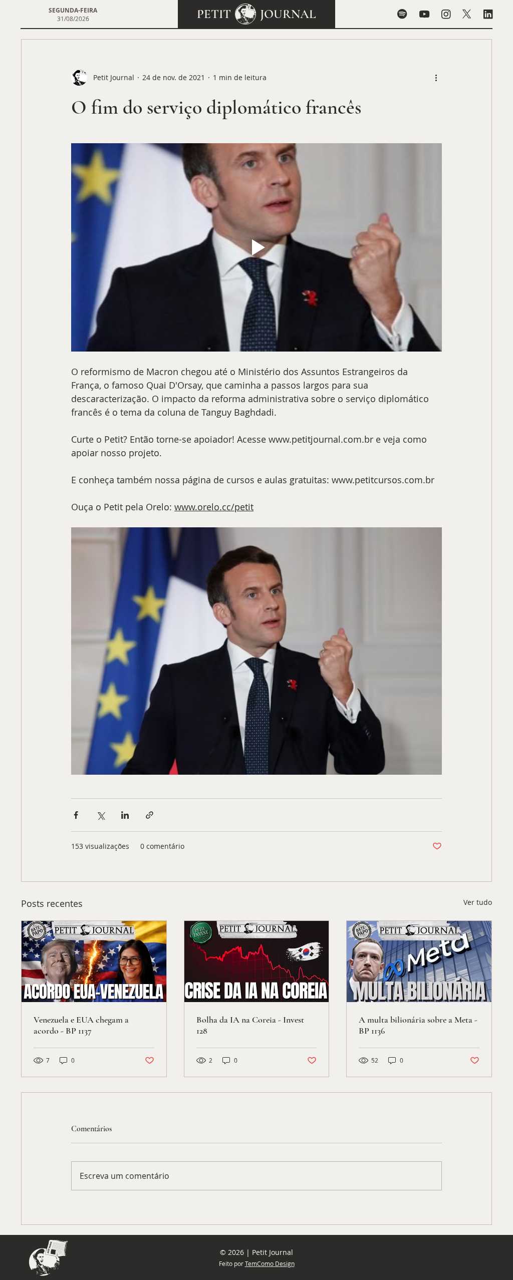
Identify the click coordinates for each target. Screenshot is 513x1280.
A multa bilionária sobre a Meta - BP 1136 (418, 1025)
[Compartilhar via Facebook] (76, 815)
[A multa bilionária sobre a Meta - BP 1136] (419, 961)
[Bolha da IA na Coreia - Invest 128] (256, 961)
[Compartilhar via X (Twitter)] (100, 815)
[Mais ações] (436, 78)
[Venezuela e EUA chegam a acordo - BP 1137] (94, 961)
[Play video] (256, 247)
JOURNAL (288, 14)
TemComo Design (270, 1263)
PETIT (214, 14)
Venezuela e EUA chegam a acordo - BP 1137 (81, 1025)
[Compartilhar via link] (149, 815)
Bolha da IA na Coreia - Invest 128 (250, 1025)
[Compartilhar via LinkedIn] (125, 815)
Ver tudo (477, 902)
